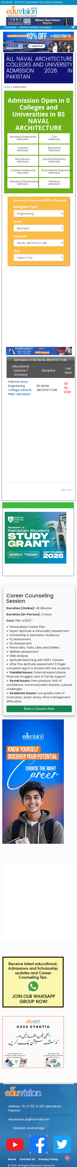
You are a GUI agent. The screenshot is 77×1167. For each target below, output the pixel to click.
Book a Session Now (39, 709)
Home (7, 87)
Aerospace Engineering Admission (23, 138)
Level (18, 221)
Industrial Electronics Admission (54, 160)
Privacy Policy (48, 1159)
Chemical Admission (23, 149)
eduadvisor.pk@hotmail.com (28, 1119)
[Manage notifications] (67, 1158)
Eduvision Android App (28, 1128)
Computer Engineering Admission (23, 171)
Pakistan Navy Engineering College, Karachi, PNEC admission (20, 388)
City (17, 251)
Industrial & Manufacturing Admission (24, 182)
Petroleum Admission (54, 182)
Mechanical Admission (54, 149)
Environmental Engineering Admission (55, 171)
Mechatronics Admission (22, 160)
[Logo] (38, 1091)
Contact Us (27, 1159)
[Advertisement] (38, 305)
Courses (20, 236)
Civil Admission (54, 138)
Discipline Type (25, 207)
